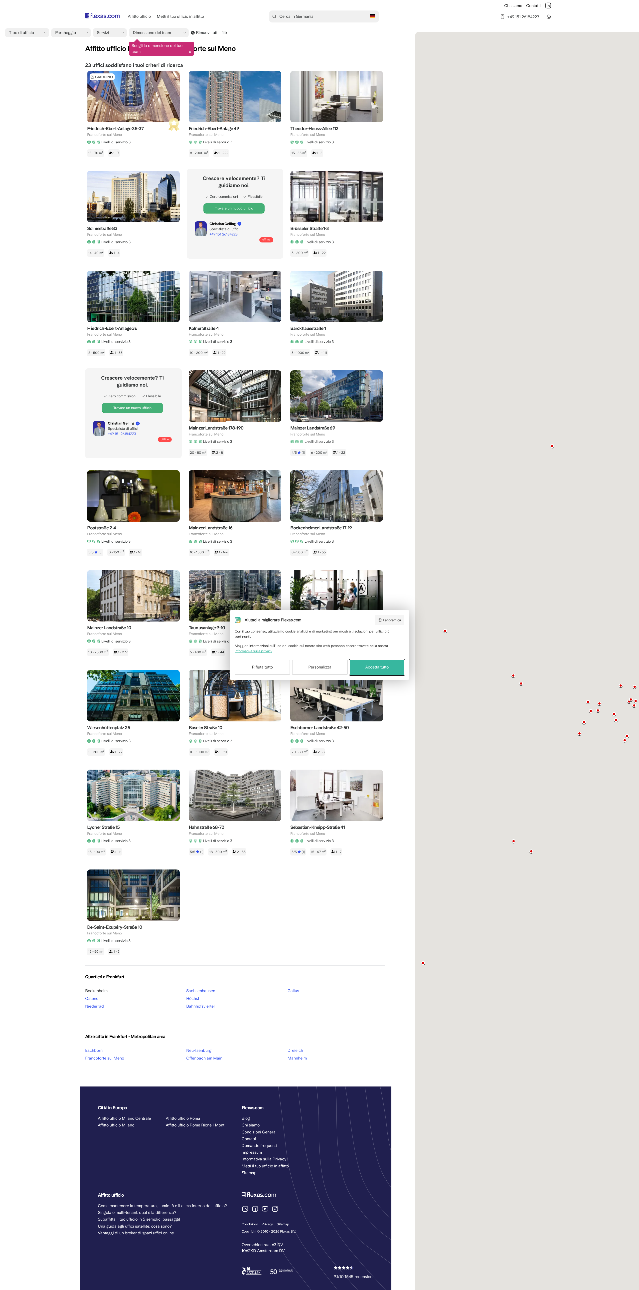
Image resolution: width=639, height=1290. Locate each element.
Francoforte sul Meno (104, 1058)
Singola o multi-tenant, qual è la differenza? (137, 1212)
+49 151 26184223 (523, 16)
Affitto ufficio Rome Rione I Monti (195, 1125)
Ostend (92, 998)
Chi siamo (513, 5)
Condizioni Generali (260, 1132)
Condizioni (250, 1224)
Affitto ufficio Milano (116, 1125)
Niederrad (94, 1006)
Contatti (533, 5)
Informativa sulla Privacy (264, 1159)
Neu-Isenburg (198, 1050)
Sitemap (283, 1224)
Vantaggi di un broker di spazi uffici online (136, 1233)
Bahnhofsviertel (200, 1006)
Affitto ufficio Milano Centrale (124, 1118)
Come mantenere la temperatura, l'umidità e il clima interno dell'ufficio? (162, 1205)
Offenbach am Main (204, 1058)
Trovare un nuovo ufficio (234, 208)
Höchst (192, 998)
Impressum (252, 1152)
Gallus (293, 990)
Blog (246, 1118)
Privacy (267, 1224)
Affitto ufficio (139, 16)
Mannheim (297, 1058)
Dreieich (295, 1050)
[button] (621, 685)
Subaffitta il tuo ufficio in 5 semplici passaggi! (139, 1219)
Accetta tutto (377, 667)
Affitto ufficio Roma (183, 1118)
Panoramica (392, 620)
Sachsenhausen (200, 990)
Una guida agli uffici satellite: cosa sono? (135, 1226)
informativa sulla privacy (253, 651)
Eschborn (94, 1050)
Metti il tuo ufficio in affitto (180, 16)
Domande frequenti (259, 1145)
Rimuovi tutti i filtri (212, 32)
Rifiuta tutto (262, 667)
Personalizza (319, 667)
